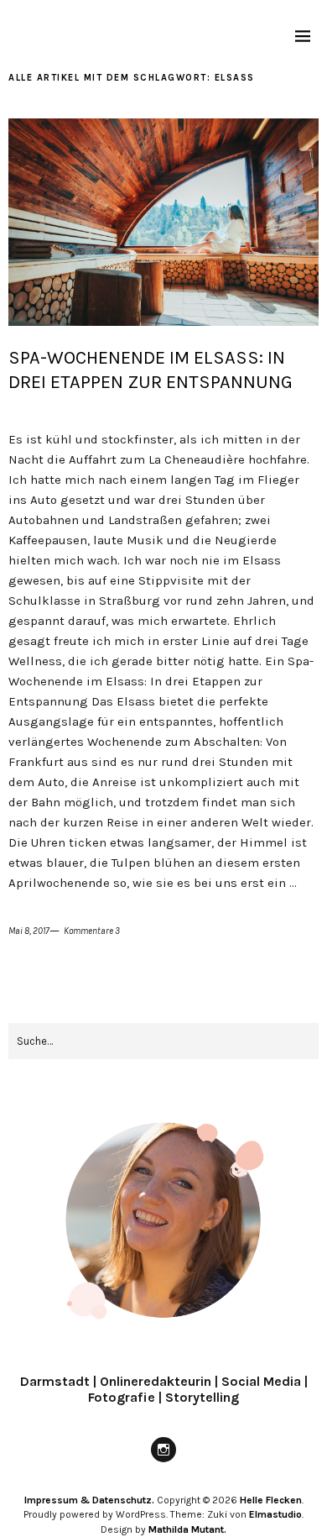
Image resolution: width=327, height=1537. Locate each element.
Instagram (163, 1461)
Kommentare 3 (92, 931)
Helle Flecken (271, 1500)
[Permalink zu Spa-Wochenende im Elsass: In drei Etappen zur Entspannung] (163, 321)
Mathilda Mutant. (187, 1529)
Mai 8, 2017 (28, 931)
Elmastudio (275, 1514)
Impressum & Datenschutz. (89, 1500)
